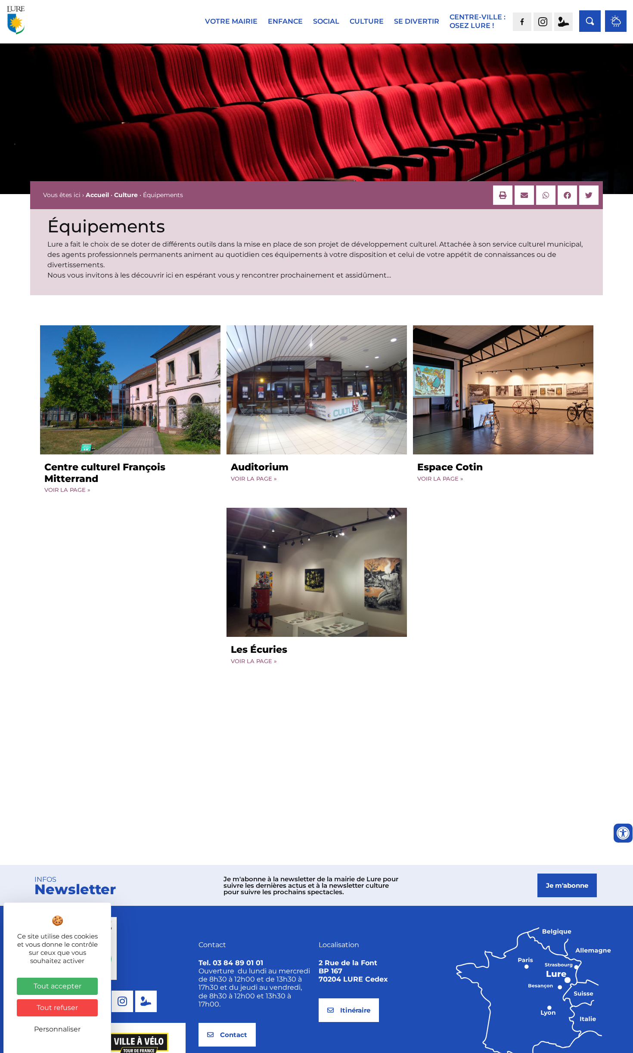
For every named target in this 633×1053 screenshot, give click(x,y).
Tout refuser (57, 1008)
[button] (502, 195)
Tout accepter (57, 986)
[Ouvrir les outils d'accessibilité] (623, 833)
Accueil (97, 194)
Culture (126, 194)
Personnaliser (57, 1029)
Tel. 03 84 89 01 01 (231, 963)
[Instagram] (122, 1001)
